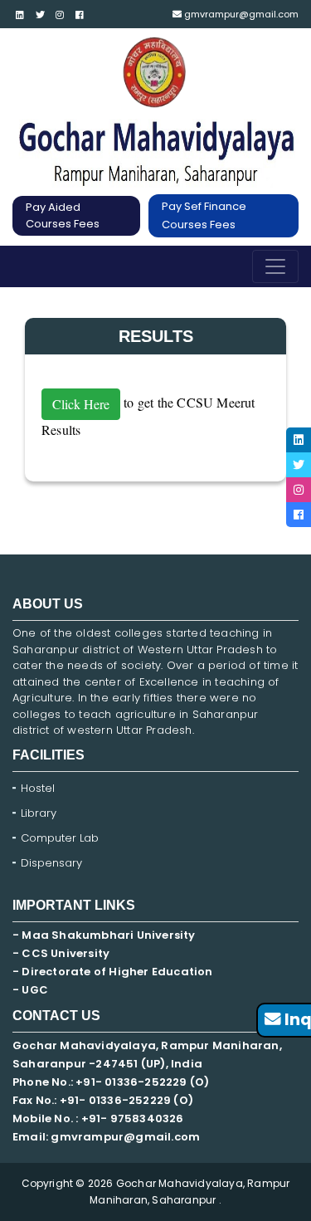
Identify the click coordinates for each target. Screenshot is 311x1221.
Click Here (80, 404)
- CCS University (60, 953)
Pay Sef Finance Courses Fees (204, 215)
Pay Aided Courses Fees (63, 215)
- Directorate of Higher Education (114, 971)
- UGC (30, 990)
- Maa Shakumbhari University (105, 935)
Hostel (38, 788)
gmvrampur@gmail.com (240, 14)
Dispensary (51, 863)
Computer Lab (61, 838)
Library (38, 813)
